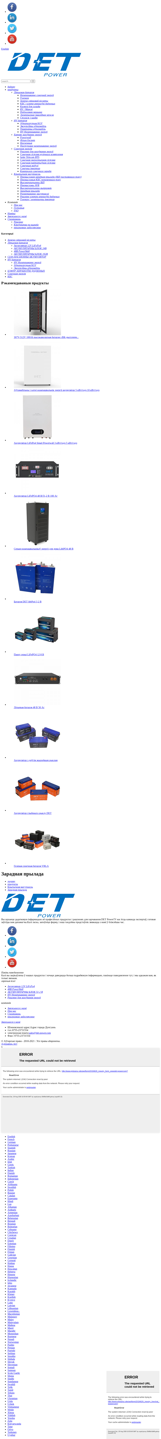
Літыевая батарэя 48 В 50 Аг (29, 707)
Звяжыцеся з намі (10, 1022)
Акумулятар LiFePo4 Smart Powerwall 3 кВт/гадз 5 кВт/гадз (45, 443)
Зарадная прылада (17, 889)
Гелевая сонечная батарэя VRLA (31, 866)
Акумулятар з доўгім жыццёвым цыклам (36, 760)
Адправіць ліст (9, 1044)
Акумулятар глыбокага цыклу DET (33, 813)
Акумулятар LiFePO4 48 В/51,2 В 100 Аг (36, 496)
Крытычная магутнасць (20, 887)
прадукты (13, 884)
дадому (11, 881)
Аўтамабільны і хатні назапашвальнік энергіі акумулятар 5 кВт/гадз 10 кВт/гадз (56, 390)
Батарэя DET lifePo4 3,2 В (28, 601)
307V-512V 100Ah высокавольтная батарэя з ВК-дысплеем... (46, 337)
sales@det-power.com (40, 1033)
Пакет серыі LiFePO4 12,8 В (29, 654)
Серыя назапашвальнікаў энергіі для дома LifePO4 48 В (43, 548)
